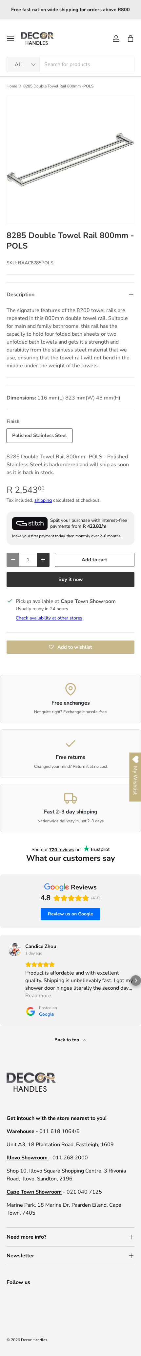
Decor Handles (34, 1340)
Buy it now (70, 579)
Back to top (67, 1040)
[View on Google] (14, 949)
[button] (130, 38)
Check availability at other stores (49, 618)
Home (12, 86)
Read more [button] (38, 995)
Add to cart (94, 559)
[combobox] (70, 64)
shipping (43, 500)
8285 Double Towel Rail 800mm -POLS (58, 86)
